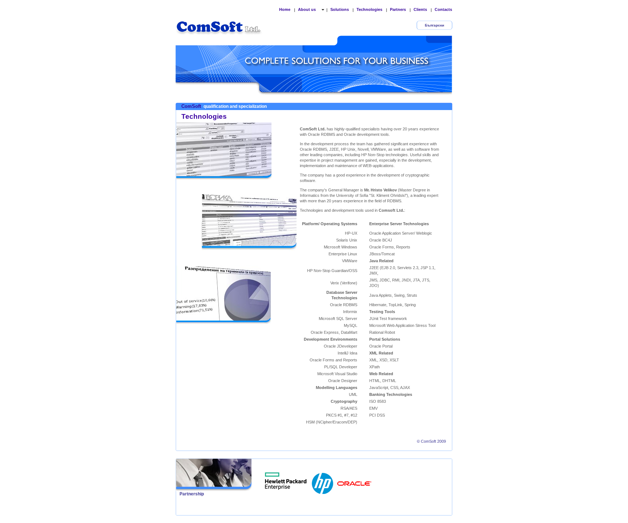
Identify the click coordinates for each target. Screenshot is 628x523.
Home (284, 9)
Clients (420, 9)
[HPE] (286, 481)
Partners (398, 9)
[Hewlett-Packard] (323, 481)
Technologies (369, 9)
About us (307, 9)
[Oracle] (354, 481)
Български (434, 25)
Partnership (192, 493)
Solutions (339, 9)
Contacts (443, 9)
